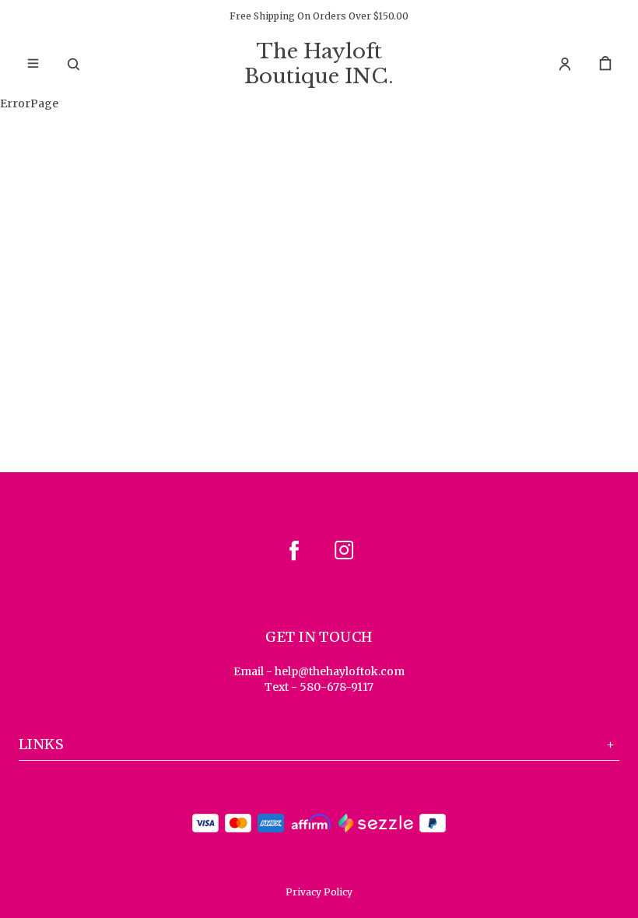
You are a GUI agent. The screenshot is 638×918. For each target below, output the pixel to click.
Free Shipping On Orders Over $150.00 (319, 16)
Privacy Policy (319, 892)
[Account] (565, 64)
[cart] (605, 64)
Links (41, 744)
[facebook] (294, 550)
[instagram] (344, 550)
